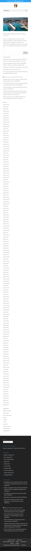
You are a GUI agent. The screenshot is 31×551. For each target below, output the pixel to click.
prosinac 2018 (6, 305)
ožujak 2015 (6, 400)
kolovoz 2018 (6, 314)
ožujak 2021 (6, 245)
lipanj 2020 (5, 265)
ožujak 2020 (6, 272)
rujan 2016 (5, 365)
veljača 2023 (6, 195)
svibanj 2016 (6, 374)
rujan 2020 (5, 259)
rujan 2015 (5, 389)
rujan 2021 (5, 232)
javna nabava (6, 413)
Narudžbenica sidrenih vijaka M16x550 (11, 69)
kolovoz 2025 (6, 131)
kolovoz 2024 (6, 155)
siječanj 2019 (6, 303)
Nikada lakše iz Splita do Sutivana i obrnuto (14, 34)
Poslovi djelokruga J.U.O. (8, 541)
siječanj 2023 (6, 197)
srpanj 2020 (5, 263)
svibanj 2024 (6, 161)
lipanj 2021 (5, 239)
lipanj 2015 (5, 393)
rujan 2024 (5, 153)
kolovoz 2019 (6, 287)
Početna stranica (11, 540)
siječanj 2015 (6, 404)
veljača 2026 (6, 117)
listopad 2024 (6, 150)
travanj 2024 (6, 164)
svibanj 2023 (6, 188)
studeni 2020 (6, 254)
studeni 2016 (6, 360)
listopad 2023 (6, 177)
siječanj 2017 (6, 356)
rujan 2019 (5, 285)
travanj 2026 (6, 113)
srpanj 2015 (5, 391)
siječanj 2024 (6, 170)
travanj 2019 (6, 296)
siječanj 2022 (6, 223)
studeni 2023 (6, 175)
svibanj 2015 (6, 396)
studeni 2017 (6, 334)
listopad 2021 (6, 230)
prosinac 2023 (6, 173)
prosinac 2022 (6, 199)
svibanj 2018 (6, 321)
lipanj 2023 (5, 186)
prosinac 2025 (6, 122)
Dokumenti (19, 540)
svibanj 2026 (6, 111)
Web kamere (23, 541)
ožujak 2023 (6, 192)
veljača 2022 (6, 221)
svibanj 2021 (6, 241)
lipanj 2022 (5, 212)
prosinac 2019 (6, 279)
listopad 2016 (6, 362)
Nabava (4, 417)
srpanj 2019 (5, 290)
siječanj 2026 (6, 120)
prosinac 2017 (6, 332)
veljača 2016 (6, 380)
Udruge (12, 543)
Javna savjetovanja (7, 415)
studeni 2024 (6, 148)
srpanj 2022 (5, 210)
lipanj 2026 (5, 108)
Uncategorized (6, 430)
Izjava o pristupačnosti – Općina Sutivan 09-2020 (14, 448)
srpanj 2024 (5, 157)
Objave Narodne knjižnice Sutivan (13, 77)
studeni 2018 (6, 307)
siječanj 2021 (6, 250)
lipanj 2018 (5, 318)
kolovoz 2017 (6, 340)
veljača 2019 (6, 301)
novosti (4, 422)
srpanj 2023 (5, 184)
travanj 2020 (6, 270)
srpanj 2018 (5, 316)
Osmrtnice (23, 545)
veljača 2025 (6, 142)
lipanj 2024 (5, 159)
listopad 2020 (6, 257)
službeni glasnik (6, 428)
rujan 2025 (5, 128)
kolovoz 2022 (6, 208)
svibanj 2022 (6, 215)
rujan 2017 (5, 338)
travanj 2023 (6, 190)
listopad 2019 (6, 283)
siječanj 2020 (6, 276)
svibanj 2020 (6, 268)
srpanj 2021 (5, 237)
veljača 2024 (6, 168)
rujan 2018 (5, 312)
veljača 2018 (6, 327)
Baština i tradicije (7, 410)
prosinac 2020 (6, 252)
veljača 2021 (6, 248)
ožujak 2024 (6, 166)
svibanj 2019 (6, 294)
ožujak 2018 (6, 325)
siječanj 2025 (6, 144)
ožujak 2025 (6, 139)
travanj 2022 (6, 217)
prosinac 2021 (6, 226)
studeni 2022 (6, 201)
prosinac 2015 (6, 385)
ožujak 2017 (6, 351)
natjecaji (5, 419)
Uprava (17, 541)
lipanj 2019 (5, 292)
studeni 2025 (6, 124)
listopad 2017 (6, 336)
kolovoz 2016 (6, 367)
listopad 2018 (6, 309)
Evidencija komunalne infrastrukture (12, 545)
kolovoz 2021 (6, 234)
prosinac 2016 (6, 358)
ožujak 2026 (6, 115)
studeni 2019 (6, 281)
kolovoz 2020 (6, 261)
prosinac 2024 (6, 146)
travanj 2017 (6, 349)
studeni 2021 (6, 228)
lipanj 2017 (5, 345)
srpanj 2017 (5, 343)
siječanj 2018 (6, 329)
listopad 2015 (6, 387)
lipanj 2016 (5, 371)
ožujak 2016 (6, 378)
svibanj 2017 (6, 347)
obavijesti (5, 424)
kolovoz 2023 (6, 181)
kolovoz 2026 (6, 104)
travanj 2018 (6, 323)
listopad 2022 (6, 204)
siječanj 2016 (6, 382)
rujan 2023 (5, 179)
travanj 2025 (6, 137)
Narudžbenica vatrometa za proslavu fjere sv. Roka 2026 (15, 67)
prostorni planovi (7, 426)
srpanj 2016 (5, 369)
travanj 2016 (6, 376)
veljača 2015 (6, 402)
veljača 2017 (6, 354)
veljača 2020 (6, 274)
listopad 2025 (6, 126)
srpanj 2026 (5, 106)
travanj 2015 (6, 398)
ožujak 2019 (6, 298)
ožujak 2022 (6, 219)
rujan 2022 (5, 206)
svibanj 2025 (6, 135)
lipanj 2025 (5, 133)
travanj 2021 (6, 243)
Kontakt (17, 543)
